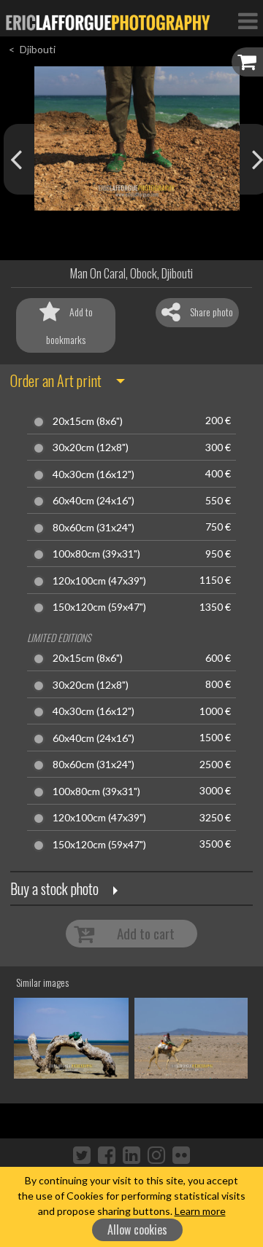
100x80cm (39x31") (96, 554)
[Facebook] (106, 1154)
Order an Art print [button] (56, 380)
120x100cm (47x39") (99, 581)
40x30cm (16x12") (93, 474)
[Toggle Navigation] (247, 20)
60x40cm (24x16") (93, 501)
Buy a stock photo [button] (54, 888)
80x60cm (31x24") (93, 527)
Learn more (200, 1211)
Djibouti (38, 49)
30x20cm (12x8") (91, 447)
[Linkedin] (131, 1154)
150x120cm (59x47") (99, 607)
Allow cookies (137, 1229)
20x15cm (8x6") (88, 421)
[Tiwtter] (82, 1154)
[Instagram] (156, 1154)
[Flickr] (181, 1154)
